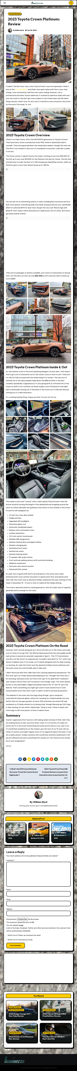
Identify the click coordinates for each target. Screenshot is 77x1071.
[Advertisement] (39, 969)
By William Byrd (18, 30)
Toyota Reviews (14, 14)
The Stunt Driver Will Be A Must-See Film (53, 1038)
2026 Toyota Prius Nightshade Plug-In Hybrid (37, 831)
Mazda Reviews (15, 1033)
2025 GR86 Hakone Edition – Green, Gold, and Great (61, 829)
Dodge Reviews (15, 1007)
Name (8, 890)
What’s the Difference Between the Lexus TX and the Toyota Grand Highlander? (23, 772)
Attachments (11, 919)
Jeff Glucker (61, 832)
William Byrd (40, 801)
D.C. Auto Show (21, 89)
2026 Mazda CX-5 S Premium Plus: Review (21, 1038)
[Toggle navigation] (5, 3)
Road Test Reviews (16, 1010)
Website (9, 909)
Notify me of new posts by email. (20, 940)
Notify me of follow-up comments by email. (24, 935)
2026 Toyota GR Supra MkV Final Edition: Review (15, 828)
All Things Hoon (49, 1033)
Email (8, 899)
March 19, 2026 (38, 838)
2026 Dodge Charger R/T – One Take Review (20, 1015)
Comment (10, 860)
